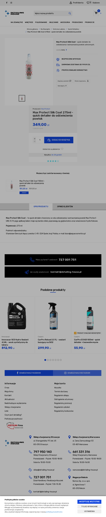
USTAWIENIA (89, 511)
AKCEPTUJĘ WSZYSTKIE (89, 502)
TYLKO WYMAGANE (89, 507)
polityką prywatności (54, 512)
